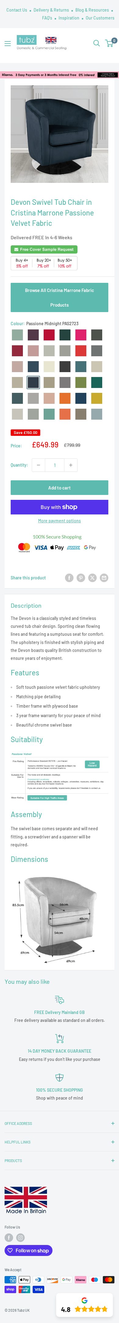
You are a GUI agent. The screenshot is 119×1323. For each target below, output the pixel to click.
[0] (109, 43)
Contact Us (17, 9)
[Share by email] (104, 578)
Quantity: (19, 465)
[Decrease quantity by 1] (38, 465)
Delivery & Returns (52, 9)
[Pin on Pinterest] (81, 578)
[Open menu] (8, 43)
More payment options (59, 520)
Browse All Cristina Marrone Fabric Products (59, 297)
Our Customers (100, 17)
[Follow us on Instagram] (20, 1237)
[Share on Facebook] (69, 578)
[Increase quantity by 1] (70, 465)
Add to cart (59, 487)
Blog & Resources (92, 9)
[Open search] (96, 43)
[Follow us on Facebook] (9, 1237)
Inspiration (69, 17)
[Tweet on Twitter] (92, 578)
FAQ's (47, 17)
